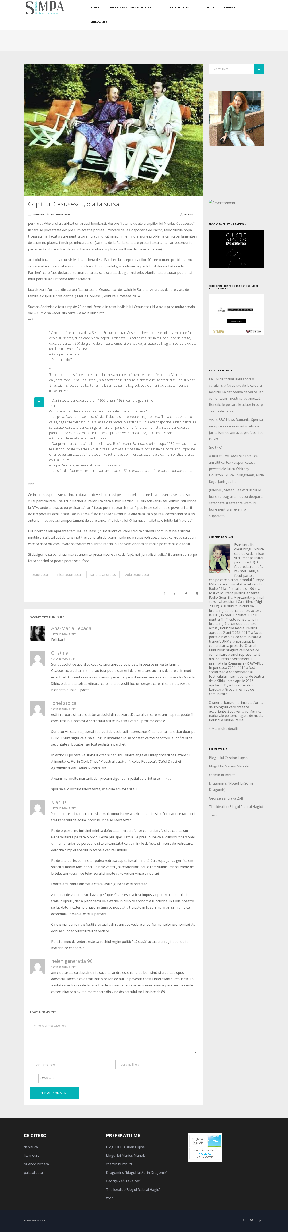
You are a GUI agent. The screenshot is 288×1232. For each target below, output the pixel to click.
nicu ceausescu (69, 574)
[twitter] (251, 1220)
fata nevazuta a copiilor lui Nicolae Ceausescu (157, 223)
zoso (213, 815)
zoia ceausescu (137, 574)
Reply (72, 634)
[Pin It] (197, 593)
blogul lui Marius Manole (229, 766)
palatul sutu (33, 1172)
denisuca (31, 1147)
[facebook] (243, 1220)
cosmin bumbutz (222, 775)
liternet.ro (32, 1155)
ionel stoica (63, 703)
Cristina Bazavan (60, 214)
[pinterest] (260, 1220)
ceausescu (40, 574)
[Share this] (164, 593)
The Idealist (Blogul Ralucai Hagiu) (236, 806)
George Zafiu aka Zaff (226, 798)
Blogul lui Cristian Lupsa (228, 757)
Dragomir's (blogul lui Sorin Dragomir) (136, 1172)
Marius (59, 802)
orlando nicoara (36, 1164)
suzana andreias (103, 574)
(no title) (215, 447)
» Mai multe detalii (223, 728)
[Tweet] (186, 593)
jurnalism (38, 214)
